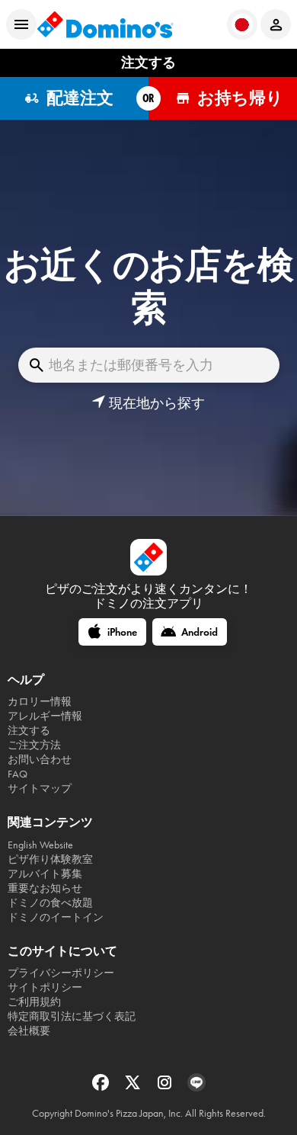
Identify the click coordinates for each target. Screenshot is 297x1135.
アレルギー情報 (45, 716)
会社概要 (29, 1030)
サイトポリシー (45, 987)
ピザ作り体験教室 (50, 859)
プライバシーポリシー (61, 973)
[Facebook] (102, 1087)
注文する (29, 730)
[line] (196, 1087)
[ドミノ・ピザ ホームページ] (105, 24)
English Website (40, 844)
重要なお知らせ (45, 888)
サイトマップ (40, 788)
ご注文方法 (34, 745)
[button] (148, 403)
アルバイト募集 (45, 873)
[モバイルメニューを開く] (21, 24)
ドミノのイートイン (56, 917)
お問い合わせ (40, 759)
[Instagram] (166, 1087)
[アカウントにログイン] (275, 24)
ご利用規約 (34, 1002)
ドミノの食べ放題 (50, 902)
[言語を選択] (242, 24)
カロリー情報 (40, 701)
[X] (134, 1087)
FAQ (17, 774)
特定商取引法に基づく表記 (72, 1016)
